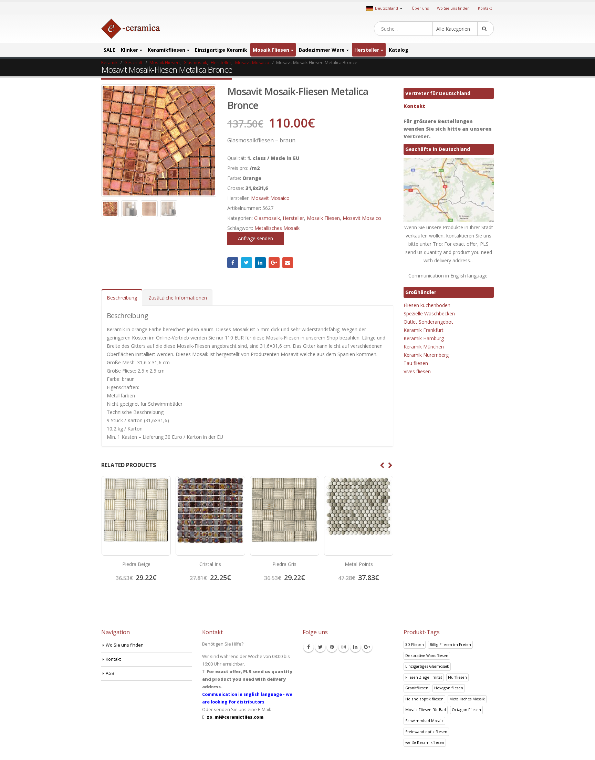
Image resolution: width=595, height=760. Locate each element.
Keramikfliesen (166, 50)
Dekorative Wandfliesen (426, 655)
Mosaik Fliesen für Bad (425, 709)
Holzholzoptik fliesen (424, 698)
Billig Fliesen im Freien (450, 644)
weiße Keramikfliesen (424, 742)
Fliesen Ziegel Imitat (423, 677)
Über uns (420, 8)
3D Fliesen (414, 644)
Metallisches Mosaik (277, 228)
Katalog (398, 50)
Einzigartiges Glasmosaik (427, 666)
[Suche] (485, 29)
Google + (274, 262)
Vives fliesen (417, 371)
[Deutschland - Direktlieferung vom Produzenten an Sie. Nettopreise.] (130, 29)
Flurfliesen (457, 677)
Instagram (343, 647)
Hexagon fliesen (448, 687)
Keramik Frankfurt (423, 330)
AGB (110, 673)
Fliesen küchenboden (427, 305)
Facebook (232, 262)
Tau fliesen (416, 363)
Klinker (129, 50)
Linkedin (355, 647)
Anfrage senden (255, 238)
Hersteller (366, 50)
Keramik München (424, 346)
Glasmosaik (267, 218)
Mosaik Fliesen (271, 50)
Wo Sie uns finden (453, 8)
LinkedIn (260, 262)
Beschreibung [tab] (122, 297)
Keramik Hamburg (424, 338)
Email (287, 262)
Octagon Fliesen (466, 709)
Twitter (246, 262)
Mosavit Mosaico (270, 198)
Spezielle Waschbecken (429, 313)
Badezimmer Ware (322, 50)
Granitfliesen (416, 687)
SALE (109, 50)
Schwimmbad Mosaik (424, 720)
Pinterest (332, 647)
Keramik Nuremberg (426, 355)
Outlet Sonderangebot (428, 321)
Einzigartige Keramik (221, 50)
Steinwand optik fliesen (426, 731)
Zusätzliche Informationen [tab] (177, 297)
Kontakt (485, 8)
